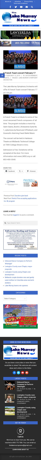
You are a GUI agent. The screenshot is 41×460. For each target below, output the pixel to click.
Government (21, 403)
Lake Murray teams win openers (16, 286)
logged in (16, 215)
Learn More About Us (20, 449)
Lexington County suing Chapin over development (26, 410)
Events (6, 78)
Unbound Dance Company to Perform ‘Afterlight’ (25, 384)
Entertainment (31, 75)
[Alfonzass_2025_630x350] (20, 306)
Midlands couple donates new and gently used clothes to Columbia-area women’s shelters (19, 280)
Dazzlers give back (21, 196)
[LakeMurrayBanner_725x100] (20, 42)
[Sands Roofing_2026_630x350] (20, 231)
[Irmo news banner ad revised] (20, 31)
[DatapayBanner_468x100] (20, 181)
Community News (23, 401)
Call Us (20, 437)
